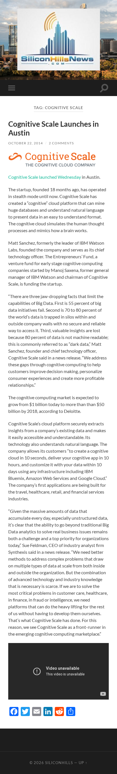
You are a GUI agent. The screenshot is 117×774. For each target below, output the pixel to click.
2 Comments (61, 143)
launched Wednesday (60, 177)
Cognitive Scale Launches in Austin (53, 128)
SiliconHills (59, 762)
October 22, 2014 (25, 143)
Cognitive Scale (23, 177)
